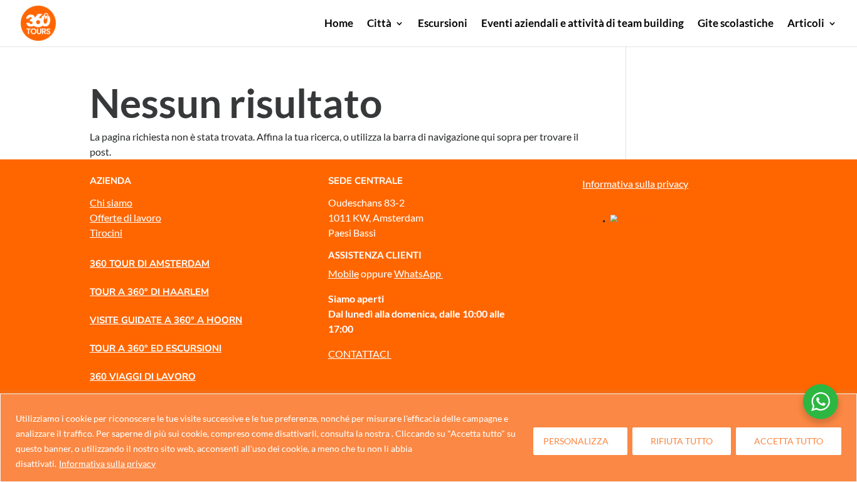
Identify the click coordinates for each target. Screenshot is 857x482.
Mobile (343, 273)
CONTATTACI (359, 354)
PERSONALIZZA (576, 441)
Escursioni (442, 24)
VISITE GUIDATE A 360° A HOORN (166, 320)
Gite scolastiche (736, 24)
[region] (428, 438)
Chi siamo (111, 202)
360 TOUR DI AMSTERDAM (150, 263)
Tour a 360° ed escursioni (155, 348)
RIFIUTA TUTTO (682, 441)
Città (379, 24)
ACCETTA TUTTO (788, 441)
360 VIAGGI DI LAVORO (143, 376)
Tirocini (106, 232)
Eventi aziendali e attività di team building (582, 24)
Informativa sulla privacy (107, 463)
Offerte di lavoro (125, 217)
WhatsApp (418, 273)
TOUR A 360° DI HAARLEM (149, 292)
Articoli (805, 24)
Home (338, 24)
